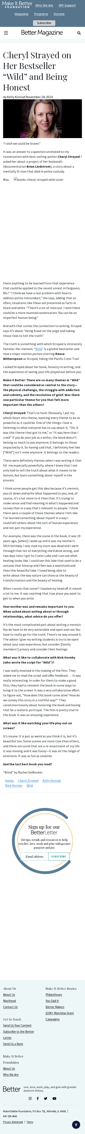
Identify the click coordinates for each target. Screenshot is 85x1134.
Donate (59, 14)
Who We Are (11, 1075)
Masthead (9, 1001)
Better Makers (55, 1007)
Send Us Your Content (17, 1025)
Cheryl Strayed (28, 780)
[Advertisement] (42, 937)
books (9, 780)
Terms (30, 1122)
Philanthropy (54, 995)
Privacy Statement (13, 1122)
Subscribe (58, 856)
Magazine (21, 14)
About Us (9, 995)
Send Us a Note (13, 1044)
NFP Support (67, 5)
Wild (38, 349)
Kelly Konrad (51, 780)
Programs (41, 14)
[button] (6, 33)
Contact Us (10, 1007)
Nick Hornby (13, 785)
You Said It (52, 1001)
